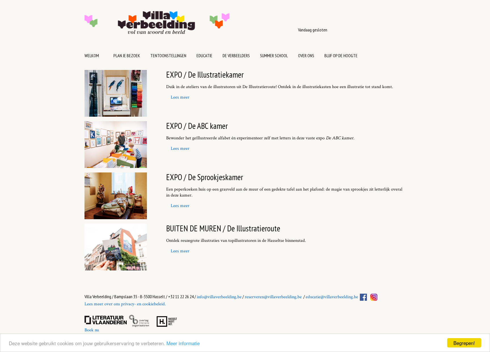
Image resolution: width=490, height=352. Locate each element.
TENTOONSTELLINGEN (168, 55)
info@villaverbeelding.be (219, 297)
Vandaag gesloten (312, 30)
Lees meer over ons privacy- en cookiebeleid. (125, 304)
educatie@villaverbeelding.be (332, 297)
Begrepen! (464, 342)
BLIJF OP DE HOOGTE (341, 55)
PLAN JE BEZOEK (126, 55)
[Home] (175, 25)
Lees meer (180, 97)
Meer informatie (183, 343)
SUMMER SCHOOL (274, 55)
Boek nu (92, 330)
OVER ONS (306, 55)
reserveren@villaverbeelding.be (273, 297)
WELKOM (92, 55)
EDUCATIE (204, 55)
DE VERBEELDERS (236, 55)
